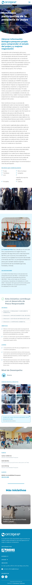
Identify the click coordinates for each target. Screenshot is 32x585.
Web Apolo (22, 583)
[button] (29, 198)
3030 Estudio (16, 583)
